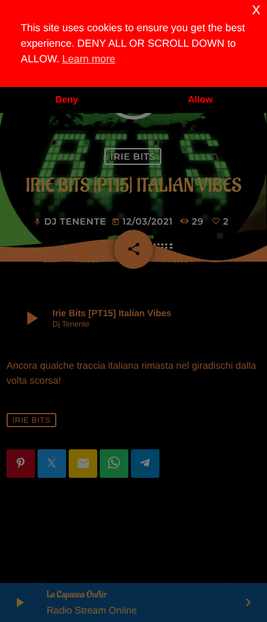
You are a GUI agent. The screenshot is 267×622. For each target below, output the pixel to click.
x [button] (256, 9)
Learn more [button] (88, 59)
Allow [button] (200, 100)
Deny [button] (66, 100)
